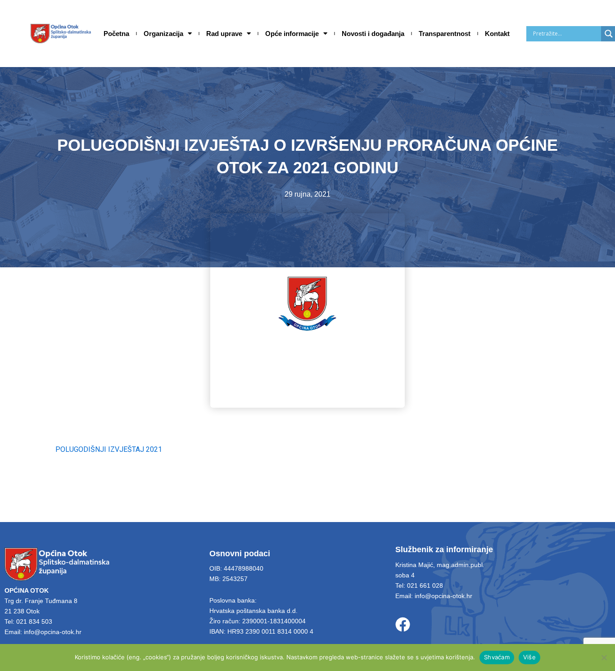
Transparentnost (444, 33)
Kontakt (497, 33)
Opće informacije (292, 33)
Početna (116, 33)
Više (529, 657)
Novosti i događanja (373, 33)
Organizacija (163, 33)
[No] (603, 657)
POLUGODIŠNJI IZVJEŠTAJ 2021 (108, 449)
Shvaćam (497, 657)
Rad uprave (224, 33)
